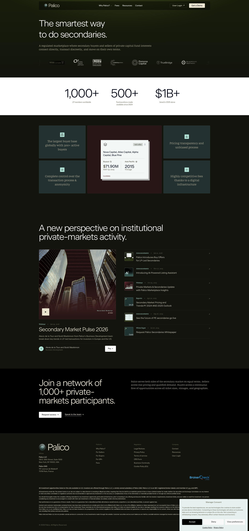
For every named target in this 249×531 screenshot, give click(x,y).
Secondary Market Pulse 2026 (73, 329)
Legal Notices (139, 449)
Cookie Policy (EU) (141, 466)
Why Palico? (104, 6)
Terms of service (140, 456)
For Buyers (100, 456)
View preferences (235, 522)
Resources (127, 6)
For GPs (99, 459)
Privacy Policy (218, 527)
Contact (138, 6)
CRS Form (138, 459)
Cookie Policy (207, 527)
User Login (176, 456)
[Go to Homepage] (57, 6)
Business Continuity (142, 463)
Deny (213, 522)
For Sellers (100, 452)
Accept (192, 522)
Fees (117, 6)
